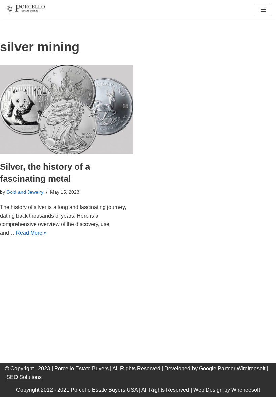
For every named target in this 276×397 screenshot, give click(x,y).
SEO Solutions (24, 377)
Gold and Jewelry (24, 192)
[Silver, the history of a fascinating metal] (66, 109)
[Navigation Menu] (263, 9)
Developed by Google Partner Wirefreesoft (214, 368)
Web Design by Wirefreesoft (226, 390)
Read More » (31, 233)
